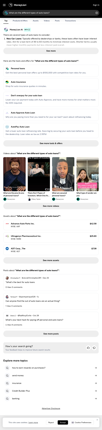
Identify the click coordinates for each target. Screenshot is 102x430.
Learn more (33, 422)
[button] (82, 422)
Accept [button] (63, 422)
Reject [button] (51, 422)
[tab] (6, 20)
